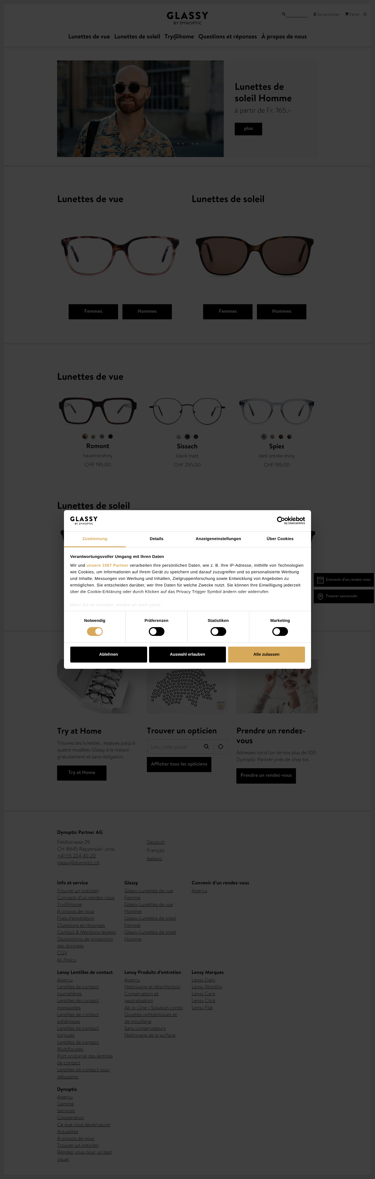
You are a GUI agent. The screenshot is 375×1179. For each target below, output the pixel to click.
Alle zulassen (266, 654)
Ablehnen (108, 654)
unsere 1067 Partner (107, 565)
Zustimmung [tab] (94, 539)
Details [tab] (157, 539)
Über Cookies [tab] (280, 539)
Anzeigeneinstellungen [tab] (218, 539)
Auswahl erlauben (187, 654)
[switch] (156, 631)
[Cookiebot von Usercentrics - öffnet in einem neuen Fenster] (281, 520)
